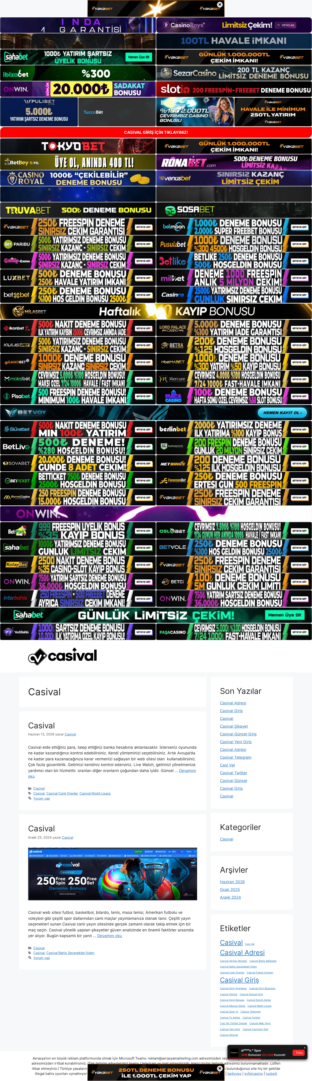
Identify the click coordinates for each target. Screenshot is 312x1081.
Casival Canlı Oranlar (62, 793)
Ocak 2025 (230, 889)
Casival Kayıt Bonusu (232, 1000)
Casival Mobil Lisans (95, 793)
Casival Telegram (235, 757)
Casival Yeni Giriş (236, 742)
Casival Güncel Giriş (238, 734)
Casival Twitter (233, 773)
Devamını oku (109, 935)
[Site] (78, 226)
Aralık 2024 (230, 897)
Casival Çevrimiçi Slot (255, 1029)
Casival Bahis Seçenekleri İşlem (70, 953)
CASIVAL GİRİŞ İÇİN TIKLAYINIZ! (156, 132)
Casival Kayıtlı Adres (259, 1000)
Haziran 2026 (232, 882)
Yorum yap (41, 798)
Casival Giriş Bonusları (262, 988)
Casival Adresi (233, 703)
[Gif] (156, 311)
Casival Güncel (233, 780)
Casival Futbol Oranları (260, 972)
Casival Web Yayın (260, 1023)
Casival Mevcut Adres (232, 1005)
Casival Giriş (231, 710)
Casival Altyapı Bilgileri (233, 960)
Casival (41, 725)
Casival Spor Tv (229, 1011)
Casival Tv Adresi (230, 1017)
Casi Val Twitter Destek (233, 1023)
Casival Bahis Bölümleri (263, 960)
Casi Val (227, 765)
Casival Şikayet (234, 726)
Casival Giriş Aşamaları (233, 988)
